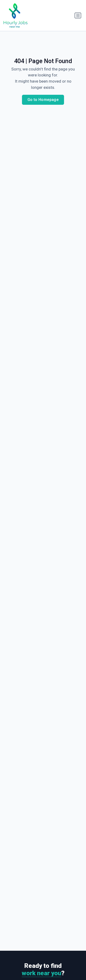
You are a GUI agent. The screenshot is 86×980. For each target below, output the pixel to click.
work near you (41, 973)
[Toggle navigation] (77, 15)
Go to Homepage (43, 99)
